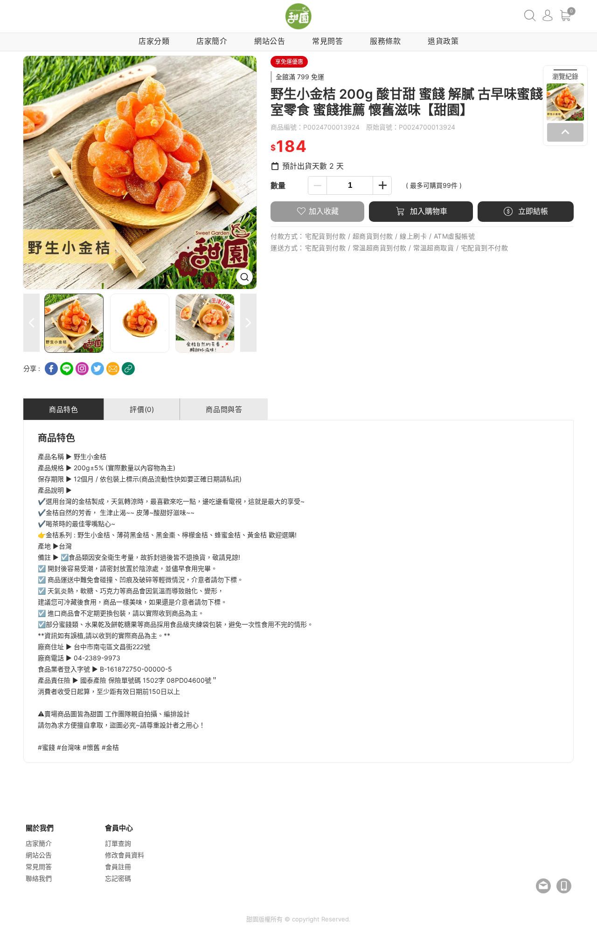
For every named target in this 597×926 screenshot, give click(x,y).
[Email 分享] (112, 368)
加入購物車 (427, 211)
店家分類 (154, 41)
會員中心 (547, 15)
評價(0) (142, 409)
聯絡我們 (39, 878)
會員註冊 (118, 867)
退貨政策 (443, 41)
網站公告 (269, 41)
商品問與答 (224, 409)
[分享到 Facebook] (51, 368)
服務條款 (385, 41)
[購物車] (565, 15)
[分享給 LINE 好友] (66, 368)
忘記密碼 (118, 878)
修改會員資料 (124, 855)
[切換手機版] (563, 885)
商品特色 (63, 409)
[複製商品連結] (128, 368)
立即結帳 (532, 211)
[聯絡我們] (543, 885)
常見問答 (327, 41)
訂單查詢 (118, 843)
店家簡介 (211, 41)
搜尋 (530, 15)
